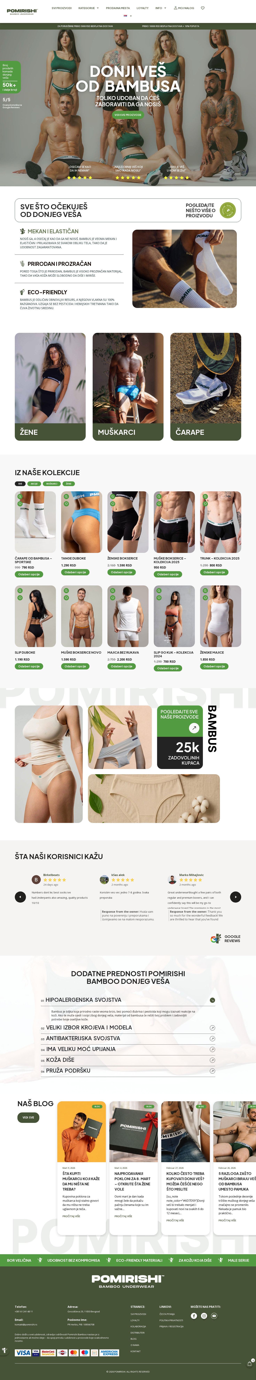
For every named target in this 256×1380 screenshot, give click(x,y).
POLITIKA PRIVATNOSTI (171, 1320)
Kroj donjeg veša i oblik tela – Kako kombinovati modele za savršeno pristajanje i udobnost (236, 1189)
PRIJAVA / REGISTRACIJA (172, 1326)
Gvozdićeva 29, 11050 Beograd (84, 1311)
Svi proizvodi (138, 1314)
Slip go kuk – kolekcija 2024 (173, 654)
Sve (20, 483)
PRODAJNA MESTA (118, 8)
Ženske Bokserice (122, 558)
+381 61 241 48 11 (24, 1311)
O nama (135, 1345)
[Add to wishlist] (20, 503)
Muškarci (116, 431)
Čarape (190, 431)
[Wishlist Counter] (202, 7)
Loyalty (135, 1320)
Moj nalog (186, 8)
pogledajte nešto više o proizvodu (201, 210)
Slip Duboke (25, 652)
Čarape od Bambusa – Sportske (33, 560)
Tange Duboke (73, 558)
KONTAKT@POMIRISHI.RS (26, 1324)
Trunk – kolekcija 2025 (219, 558)
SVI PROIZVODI (62, 8)
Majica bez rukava (123, 652)
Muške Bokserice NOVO (81, 652)
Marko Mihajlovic (191, 875)
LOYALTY (143, 8)
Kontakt (136, 1351)
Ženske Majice (212, 652)
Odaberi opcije (29, 574)
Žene (29, 431)
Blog (134, 1338)
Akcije (34, 483)
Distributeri (138, 1332)
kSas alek (118, 875)
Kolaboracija (138, 1326)
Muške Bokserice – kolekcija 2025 (170, 560)
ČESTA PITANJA (167, 1314)
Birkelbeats (51, 875)
